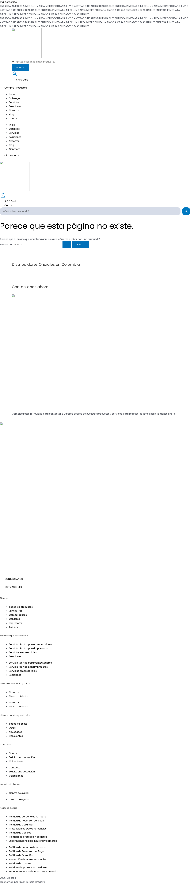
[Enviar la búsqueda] (66, 244)
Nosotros (14, 110)
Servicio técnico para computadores (30, 644)
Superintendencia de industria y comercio (33, 841)
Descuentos (16, 736)
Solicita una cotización (22, 757)
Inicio (12, 94)
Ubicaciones (16, 761)
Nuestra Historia (18, 696)
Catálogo (14, 98)
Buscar (20, 67)
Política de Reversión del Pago (26, 820)
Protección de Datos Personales (27, 828)
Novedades (15, 732)
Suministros (15, 611)
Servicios (14, 102)
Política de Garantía (21, 824)
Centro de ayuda (18, 793)
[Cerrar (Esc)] (186, 3)
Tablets (13, 627)
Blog (11, 114)
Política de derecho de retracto (27, 816)
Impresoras (15, 623)
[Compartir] (180, 3)
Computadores (18, 615)
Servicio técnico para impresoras (28, 648)
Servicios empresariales (23, 652)
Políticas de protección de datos (28, 837)
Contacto (14, 118)
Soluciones (15, 106)
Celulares (14, 619)
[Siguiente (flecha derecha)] (185, 442)
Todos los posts (18, 724)
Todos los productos (21, 607)
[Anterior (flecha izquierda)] (5, 442)
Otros (12, 728)
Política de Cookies (20, 832)
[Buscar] (186, 211)
